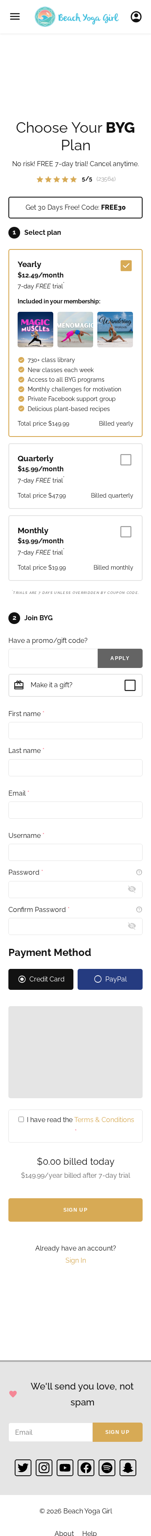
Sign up (117, 1432)
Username (26, 836)
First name (26, 714)
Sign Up (75, 1210)
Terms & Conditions (104, 1120)
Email (18, 793)
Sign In (139, 16)
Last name (26, 751)
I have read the (79, 1125)
